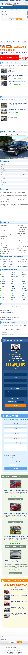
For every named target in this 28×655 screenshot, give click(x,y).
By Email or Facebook (10, 455)
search (19, 19)
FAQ (16, 652)
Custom (3, 285)
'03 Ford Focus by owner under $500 (15, 513)
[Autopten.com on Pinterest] (10, 651)
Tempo (24, 288)
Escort (3, 299)
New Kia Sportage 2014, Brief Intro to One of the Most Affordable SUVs (18, 615)
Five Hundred (14, 292)
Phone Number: (15, 383)
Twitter (19, 134)
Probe (24, 281)
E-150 (3, 286)
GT (23, 276)
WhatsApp (14, 134)
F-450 (13, 286)
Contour (3, 281)
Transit (24, 293)
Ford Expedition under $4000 (7, 266)
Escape (3, 297)
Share (27, 2)
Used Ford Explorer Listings (15, 569)
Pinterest (24, 134)
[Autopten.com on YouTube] (16, 651)
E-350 (3, 290)
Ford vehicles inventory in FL (6, 314)
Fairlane (13, 288)
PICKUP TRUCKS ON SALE (15, 546)
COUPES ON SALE (15, 499)
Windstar (24, 297)
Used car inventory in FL (5, 310)
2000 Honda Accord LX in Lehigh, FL (17, 109)
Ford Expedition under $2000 (7, 263)
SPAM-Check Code (15, 399)
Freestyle (14, 301)
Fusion (24, 272)
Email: (16, 377)
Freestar (13, 299)
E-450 (3, 292)
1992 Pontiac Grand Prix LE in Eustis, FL (18, 103)
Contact (22, 652)
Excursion (3, 301)
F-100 (13, 279)
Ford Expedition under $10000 (7, 261)
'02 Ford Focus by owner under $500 (15, 490)
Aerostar (3, 272)
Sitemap (10, 652)
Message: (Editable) (15, 388)
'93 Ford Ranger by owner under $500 (16, 536)
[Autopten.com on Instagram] (12, 651)
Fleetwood (14, 293)
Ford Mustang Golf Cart (17, 589)
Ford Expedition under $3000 (7, 264)
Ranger (24, 283)
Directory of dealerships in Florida (7, 319)
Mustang (24, 279)
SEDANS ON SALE (15, 522)
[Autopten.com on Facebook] (8, 651)
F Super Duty (14, 278)
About (14, 652)
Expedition (14, 272)
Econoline (3, 293)
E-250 (3, 288)
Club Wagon (4, 279)
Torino (24, 292)
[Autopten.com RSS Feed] (19, 651)
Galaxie (24, 274)
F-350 (13, 285)
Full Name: (16, 372)
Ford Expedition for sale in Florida (7, 312)
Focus (13, 297)
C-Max (3, 278)
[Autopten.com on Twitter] (14, 651)
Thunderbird (25, 290)
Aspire (3, 274)
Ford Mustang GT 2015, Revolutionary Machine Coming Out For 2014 (19, 609)
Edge (2, 295)
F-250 (13, 283)
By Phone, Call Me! (9, 458)
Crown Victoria (4, 283)
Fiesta (13, 290)
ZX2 (24, 299)
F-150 (13, 281)
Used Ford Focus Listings (15, 496)
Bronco (3, 276)
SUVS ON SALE (15, 573)
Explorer (13, 274)
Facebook (8, 134)
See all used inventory (16, 356)
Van (24, 295)
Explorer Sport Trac (15, 276)
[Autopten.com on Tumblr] (17, 651)
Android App (6, 652)
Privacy (19, 652)
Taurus (24, 286)
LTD (23, 278)
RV (23, 285)
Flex (13, 295)
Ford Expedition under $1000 (7, 259)
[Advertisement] (16, 213)
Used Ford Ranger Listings (16, 543)
